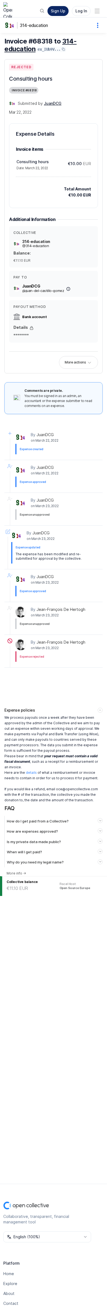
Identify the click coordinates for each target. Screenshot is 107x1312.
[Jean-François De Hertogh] (20, 611)
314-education (34, 25)
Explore (10, 1283)
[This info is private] (31, 328)
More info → (16, 873)
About (9, 1293)
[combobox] (47, 1236)
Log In (81, 11)
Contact (10, 1303)
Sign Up (58, 11)
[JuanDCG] (12, 103)
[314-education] (11, 25)
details (31, 772)
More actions (75, 362)
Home (8, 1273)
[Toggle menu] (97, 11)
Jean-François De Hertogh (60, 609)
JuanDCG (45, 434)
